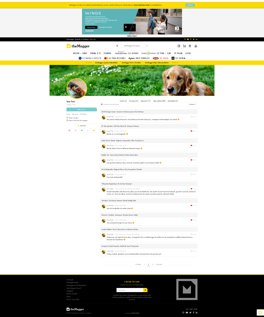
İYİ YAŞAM (178, 53)
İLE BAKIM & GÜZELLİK (91, 58)
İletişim (69, 297)
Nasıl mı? (93, 39)
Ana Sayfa (70, 280)
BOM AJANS (135, 313)
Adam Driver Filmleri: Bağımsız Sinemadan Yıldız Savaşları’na (123, 141)
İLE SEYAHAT (133, 53)
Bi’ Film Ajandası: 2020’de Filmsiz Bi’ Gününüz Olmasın (120, 126)
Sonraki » (159, 264)
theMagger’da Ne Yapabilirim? (76, 285)
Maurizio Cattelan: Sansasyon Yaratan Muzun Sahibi (120, 215)
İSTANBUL (108, 53)
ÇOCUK (188, 53)
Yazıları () (123, 101)
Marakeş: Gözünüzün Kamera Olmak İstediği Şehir (119, 201)
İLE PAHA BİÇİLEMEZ (117, 58)
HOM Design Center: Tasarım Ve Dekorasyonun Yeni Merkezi (123, 112)
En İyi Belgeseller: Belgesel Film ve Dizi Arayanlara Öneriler (122, 169)
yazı (68, 114)
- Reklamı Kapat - (131, 36)
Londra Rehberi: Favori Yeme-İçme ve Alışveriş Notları (120, 229)
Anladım (190, 5)
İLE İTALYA (164, 58)
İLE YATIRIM (180, 58)
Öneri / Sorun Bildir (73, 299)
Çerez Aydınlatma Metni (142, 5)
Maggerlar (70, 291)
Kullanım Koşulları (72, 294)
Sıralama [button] (192, 104)
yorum (75, 114)
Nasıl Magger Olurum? (74, 288)
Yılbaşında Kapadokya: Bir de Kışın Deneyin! (117, 184)
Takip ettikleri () (159, 101)
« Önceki (138, 264)
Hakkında (83, 126)
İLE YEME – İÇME (164, 53)
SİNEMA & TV (95, 53)
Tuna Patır (110, 117)
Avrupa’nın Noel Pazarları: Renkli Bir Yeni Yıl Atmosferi (120, 246)
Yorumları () (133, 101)
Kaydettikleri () (173, 101)
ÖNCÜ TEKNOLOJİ (143, 58)
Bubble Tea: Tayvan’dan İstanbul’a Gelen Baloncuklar (120, 155)
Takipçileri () (145, 101)
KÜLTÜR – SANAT (80, 53)
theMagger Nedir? (72, 282)
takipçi (83, 114)
